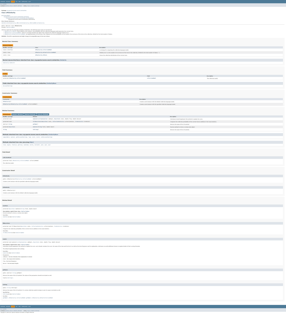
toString (35, 129)
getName (35, 124)
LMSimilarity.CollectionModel (43, 49)
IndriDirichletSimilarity (8, 23)
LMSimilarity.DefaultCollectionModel (45, 52)
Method (20, 5)
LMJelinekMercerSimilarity (36, 23)
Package (8, 1)
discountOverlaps (7, 86)
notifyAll (37, 144)
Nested (7, 5)
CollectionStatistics (58, 121)
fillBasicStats (37, 121)
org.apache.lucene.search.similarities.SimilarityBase (20, 18)
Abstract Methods (30, 114)
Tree (19, 1)
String (10, 124)
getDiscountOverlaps (21, 137)
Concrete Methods (42, 114)
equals (9, 144)
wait (42, 144)
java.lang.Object (5, 15)
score (33, 137)
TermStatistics (79, 121)
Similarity (63, 60)
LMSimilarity (6, 101)
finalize (14, 144)
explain (35, 118)
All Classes (3, 4)
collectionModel (151, 78)
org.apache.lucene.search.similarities (16, 10)
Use (17, 1)
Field (11, 5)
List (39, 118)
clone (4, 144)
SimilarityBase (10, 27)
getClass (20, 144)
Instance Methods (17, 114)
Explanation (44, 118)
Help (29, 1)
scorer (38, 137)
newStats (35, 126)
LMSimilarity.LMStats (41, 55)
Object (31, 142)
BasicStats (57, 118)
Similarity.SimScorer (9, 62)
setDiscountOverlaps (46, 137)
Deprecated (24, 1)
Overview (2, 1)
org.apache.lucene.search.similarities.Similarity (16, 16)
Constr (15, 5)
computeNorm (6, 137)
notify (31, 144)
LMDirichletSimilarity (22, 23)
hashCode (26, 144)
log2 (30, 137)
